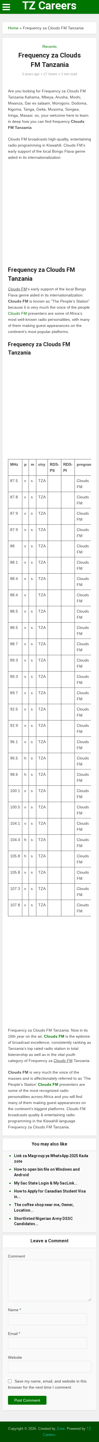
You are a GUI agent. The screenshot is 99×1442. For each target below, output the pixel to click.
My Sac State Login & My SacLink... (46, 1183)
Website (15, 1357)
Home (13, 28)
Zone (61, 1429)
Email (14, 1333)
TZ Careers (49, 6)
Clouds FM (18, 313)
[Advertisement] (49, 216)
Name (14, 1310)
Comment (16, 1256)
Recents (49, 46)
